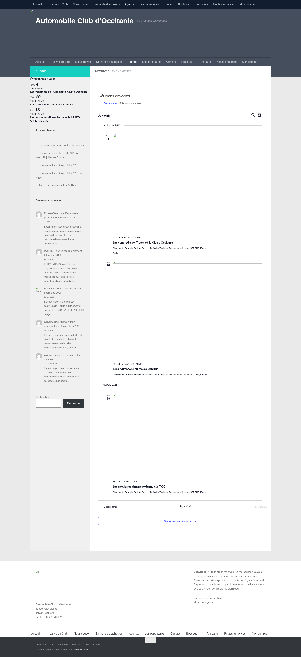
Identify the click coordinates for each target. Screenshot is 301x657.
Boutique (183, 4)
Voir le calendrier (39, 121)
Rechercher (42, 397)
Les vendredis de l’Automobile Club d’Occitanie (143, 242)
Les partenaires (149, 4)
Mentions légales (203, 602)
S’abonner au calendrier (178, 521)
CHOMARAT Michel (55, 321)
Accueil (37, 4)
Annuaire (202, 4)
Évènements (110, 103)
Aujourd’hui (185, 506)
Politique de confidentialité (208, 597)
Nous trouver (80, 4)
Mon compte (247, 4)
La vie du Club (59, 4)
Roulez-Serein (52, 213)
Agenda (130, 4)
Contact (168, 4)
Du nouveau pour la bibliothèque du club (61, 145)
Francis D (49, 288)
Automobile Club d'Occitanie (84, 21)
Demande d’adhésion (106, 4)
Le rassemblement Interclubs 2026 (58, 165)
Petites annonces (224, 4)
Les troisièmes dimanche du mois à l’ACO (139, 486)
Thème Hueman (80, 649)
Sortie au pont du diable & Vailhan (57, 185)
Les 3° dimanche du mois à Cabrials (135, 369)
